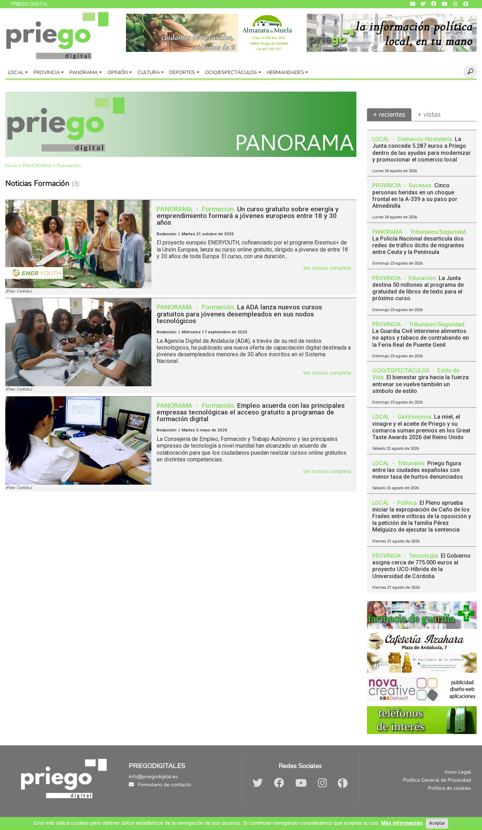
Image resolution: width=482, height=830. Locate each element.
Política (407, 502)
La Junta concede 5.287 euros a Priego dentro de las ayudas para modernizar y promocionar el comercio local (421, 149)
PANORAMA (38, 165)
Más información (402, 823)
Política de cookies (449, 788)
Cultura (149, 72)
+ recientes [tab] (389, 114)
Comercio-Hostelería (424, 139)
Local (16, 72)
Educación (422, 278)
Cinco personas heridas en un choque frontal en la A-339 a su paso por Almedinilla (414, 195)
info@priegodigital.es (153, 776)
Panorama (84, 72)
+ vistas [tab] (429, 114)
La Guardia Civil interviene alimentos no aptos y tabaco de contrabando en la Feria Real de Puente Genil (420, 338)
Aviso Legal (457, 771)
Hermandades (285, 72)
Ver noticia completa (327, 268)
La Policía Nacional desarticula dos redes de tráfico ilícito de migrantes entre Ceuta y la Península (418, 245)
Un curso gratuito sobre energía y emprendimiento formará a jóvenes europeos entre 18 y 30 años (247, 215)
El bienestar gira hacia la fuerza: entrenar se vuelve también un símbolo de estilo (421, 384)
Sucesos (420, 185)
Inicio (11, 165)
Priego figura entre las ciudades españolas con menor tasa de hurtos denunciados (417, 470)
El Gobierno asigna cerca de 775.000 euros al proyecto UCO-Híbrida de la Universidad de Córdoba (421, 566)
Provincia (47, 72)
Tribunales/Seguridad (438, 232)
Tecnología (423, 555)
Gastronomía (414, 416)
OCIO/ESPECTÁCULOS (401, 370)
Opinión (118, 72)
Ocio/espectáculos (231, 72)
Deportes (182, 72)
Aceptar (437, 823)
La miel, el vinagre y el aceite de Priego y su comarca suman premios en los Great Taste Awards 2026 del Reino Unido (421, 427)
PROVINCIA (387, 185)
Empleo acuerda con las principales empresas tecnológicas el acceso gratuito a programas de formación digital (251, 412)
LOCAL (381, 139)
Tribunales (410, 463)
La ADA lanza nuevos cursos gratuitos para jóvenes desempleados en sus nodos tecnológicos (239, 314)
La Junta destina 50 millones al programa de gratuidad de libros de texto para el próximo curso (418, 288)
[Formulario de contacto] (412, 4)
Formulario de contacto (164, 784)
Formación (69, 165)
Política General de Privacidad (437, 779)
